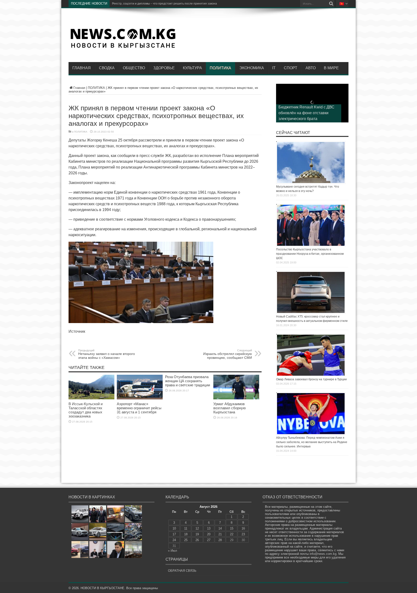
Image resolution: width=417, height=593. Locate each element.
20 (208, 534)
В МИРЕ (331, 68)
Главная (81, 68)
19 (197, 534)
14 (220, 528)
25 (186, 540)
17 (174, 534)
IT (274, 68)
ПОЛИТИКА (220, 68)
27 (208, 540)
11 (185, 528)
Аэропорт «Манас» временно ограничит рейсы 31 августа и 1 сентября (139, 408)
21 (220, 534)
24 (174, 540)
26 (197, 540)
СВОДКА (107, 68)
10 (174, 528)
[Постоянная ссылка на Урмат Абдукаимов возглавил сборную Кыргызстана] (236, 398)
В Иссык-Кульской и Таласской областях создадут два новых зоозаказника (86, 410)
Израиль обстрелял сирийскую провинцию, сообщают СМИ (227, 354)
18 (186, 534)
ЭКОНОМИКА (251, 68)
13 (208, 528)
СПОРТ (290, 68)
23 (243, 534)
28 (220, 540)
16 (243, 528)
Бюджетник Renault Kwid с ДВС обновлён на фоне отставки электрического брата (306, 113)
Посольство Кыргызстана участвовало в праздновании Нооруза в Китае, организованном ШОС (310, 254)
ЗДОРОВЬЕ (164, 68)
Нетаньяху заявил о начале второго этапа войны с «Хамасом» (106, 354)
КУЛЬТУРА (192, 68)
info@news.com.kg (323, 554)
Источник (77, 331)
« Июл (172, 550)
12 (197, 528)
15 (231, 528)
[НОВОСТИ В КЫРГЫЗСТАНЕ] (123, 47)
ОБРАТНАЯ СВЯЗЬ (182, 570)
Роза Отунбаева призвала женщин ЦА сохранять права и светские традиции (187, 381)
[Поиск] (331, 3)
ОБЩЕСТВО (134, 68)
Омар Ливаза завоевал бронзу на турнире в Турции (311, 379)
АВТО (311, 68)
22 (231, 534)
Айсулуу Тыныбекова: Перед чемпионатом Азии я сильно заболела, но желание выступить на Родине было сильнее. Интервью (311, 442)
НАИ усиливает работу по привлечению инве (143, 3)
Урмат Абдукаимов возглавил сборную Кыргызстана (229, 408)
